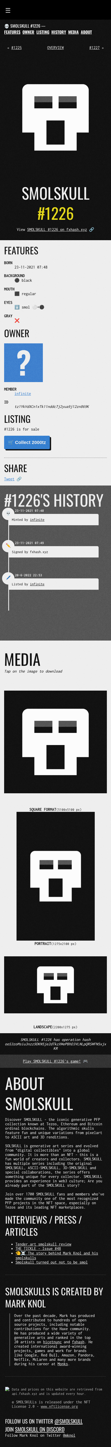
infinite (22, 393)
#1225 (16, 47)
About (86, 32)
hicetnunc (52, 1342)
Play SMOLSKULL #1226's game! (52, 1061)
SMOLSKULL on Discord (40, 1429)
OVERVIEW (55, 47)
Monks (63, 1364)
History (58, 32)
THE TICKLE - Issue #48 (38, 1248)
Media (73, 32)
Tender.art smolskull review (43, 1244)
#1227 (94, 47)
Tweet (9, 479)
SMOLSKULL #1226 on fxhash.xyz (57, 229)
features (12, 32)
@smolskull (68, 1421)
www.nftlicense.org (59, 1406)
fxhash (78, 1342)
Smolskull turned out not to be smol (51, 1262)
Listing (42, 32)
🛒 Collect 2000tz (27, 442)
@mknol (69, 1435)
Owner (28, 32)
